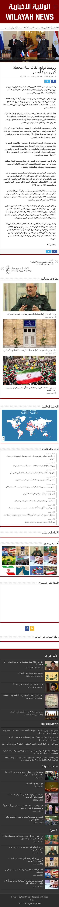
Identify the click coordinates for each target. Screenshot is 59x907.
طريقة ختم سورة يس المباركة (30, 673)
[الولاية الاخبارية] (29, 6)
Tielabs (45, 897)
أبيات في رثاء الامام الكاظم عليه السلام (26, 712)
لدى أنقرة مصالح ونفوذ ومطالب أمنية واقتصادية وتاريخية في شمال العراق (22, 837)
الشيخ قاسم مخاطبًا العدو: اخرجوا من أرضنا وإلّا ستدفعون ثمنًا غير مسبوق (23, 806)
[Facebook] (27, 628)
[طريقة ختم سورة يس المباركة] (51, 676)
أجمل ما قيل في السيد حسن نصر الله (27, 684)
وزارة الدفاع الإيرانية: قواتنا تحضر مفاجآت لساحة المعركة (31, 314)
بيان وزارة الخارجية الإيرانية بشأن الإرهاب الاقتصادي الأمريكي (30, 350)
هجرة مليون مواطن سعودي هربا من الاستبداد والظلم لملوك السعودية (23, 773)
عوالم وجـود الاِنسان (34, 783)
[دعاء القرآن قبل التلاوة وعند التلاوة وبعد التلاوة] (51, 701)
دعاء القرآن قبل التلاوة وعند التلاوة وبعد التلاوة (23, 695)
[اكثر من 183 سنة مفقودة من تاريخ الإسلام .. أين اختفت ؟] (51, 665)
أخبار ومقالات (44, 28)
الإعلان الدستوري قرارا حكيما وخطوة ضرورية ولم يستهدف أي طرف (18, 269)
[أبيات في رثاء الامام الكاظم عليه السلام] (51, 715)
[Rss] (32, 628)
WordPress (25, 897)
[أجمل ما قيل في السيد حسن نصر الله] (51, 687)
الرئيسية (53, 28)
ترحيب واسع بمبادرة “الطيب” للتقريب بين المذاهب (41, 262)
